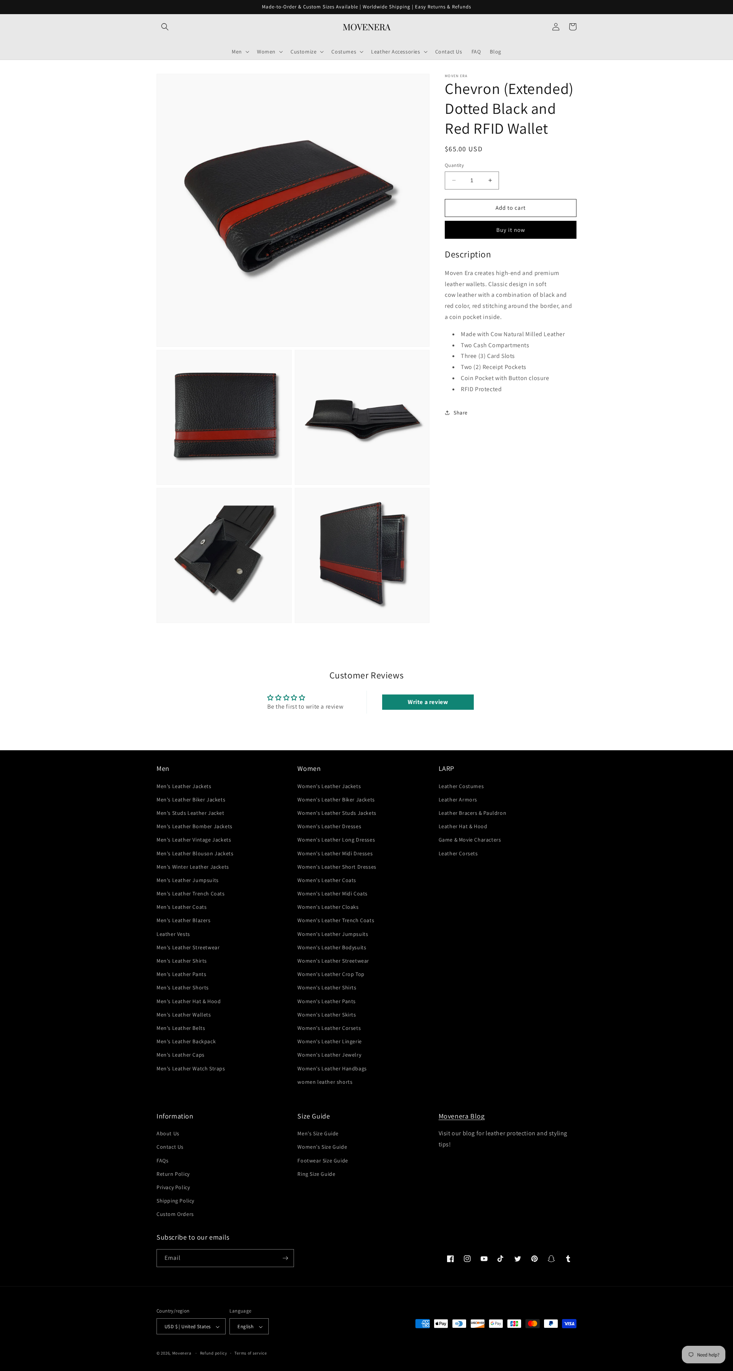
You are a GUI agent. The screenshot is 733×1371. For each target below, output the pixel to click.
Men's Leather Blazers (184, 920)
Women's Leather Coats (326, 880)
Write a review (428, 702)
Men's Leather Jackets (184, 786)
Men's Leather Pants (181, 974)
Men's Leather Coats (182, 906)
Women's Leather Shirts (326, 987)
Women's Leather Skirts (326, 1014)
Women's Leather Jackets (329, 786)
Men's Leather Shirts (182, 960)
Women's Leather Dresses (329, 826)
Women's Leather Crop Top (330, 974)
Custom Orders (175, 1214)
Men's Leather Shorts (183, 987)
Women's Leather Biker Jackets (336, 799)
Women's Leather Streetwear (333, 960)
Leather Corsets (458, 853)
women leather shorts (324, 1081)
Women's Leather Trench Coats (335, 920)
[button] (165, 26)
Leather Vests (173, 934)
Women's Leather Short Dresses (336, 866)
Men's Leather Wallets (184, 1014)
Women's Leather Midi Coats (332, 893)
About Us (168, 1133)
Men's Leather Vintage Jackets (194, 839)
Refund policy (213, 1353)
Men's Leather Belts (181, 1028)
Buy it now (510, 229)
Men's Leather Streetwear (188, 947)
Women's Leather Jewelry (329, 1054)
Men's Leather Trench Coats (191, 893)
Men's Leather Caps (181, 1054)
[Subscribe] (285, 1258)
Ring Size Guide (316, 1173)
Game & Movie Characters (470, 839)
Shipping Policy (175, 1200)
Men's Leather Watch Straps (191, 1068)
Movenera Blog (462, 1116)
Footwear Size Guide (322, 1160)
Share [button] (461, 412)
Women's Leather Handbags (331, 1068)
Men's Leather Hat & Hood (189, 1001)
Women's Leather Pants (326, 1001)
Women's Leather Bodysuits (331, 947)
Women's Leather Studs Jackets (336, 812)
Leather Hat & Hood (463, 826)
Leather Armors (458, 799)
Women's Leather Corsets (329, 1028)
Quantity (454, 165)
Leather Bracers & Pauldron (473, 812)
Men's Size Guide (318, 1133)
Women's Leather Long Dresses (336, 839)
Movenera (182, 1353)
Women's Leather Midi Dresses (335, 853)
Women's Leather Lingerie (329, 1041)
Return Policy (173, 1173)
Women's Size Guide (322, 1147)
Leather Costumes (461, 786)
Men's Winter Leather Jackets (193, 866)
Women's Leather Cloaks (327, 906)
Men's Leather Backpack (186, 1041)
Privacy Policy (173, 1187)
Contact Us (170, 1147)
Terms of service (250, 1353)
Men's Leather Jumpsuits (188, 880)
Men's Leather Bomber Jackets (194, 826)
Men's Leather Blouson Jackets (195, 853)
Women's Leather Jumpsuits (332, 934)
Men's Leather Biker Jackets (191, 799)
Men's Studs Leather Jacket (190, 812)
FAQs (162, 1160)
